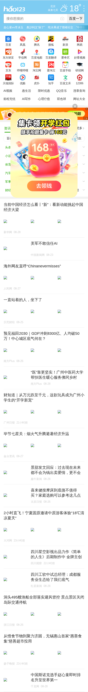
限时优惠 (44, 90)
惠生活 (26, 90)
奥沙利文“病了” (35, 27)
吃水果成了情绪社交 (60, 27)
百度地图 (36, 57)
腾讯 (37, 44)
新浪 (65, 44)
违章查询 (79, 90)
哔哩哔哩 (22, 70)
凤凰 (22, 44)
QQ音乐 (61, 90)
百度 (8, 44)
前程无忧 (9, 99)
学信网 (22, 57)
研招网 (79, 70)
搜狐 (51, 44)
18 (74, 8)
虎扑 (37, 83)
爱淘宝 (51, 70)
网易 (79, 44)
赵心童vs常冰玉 (13, 27)
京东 (8, 70)
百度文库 (65, 83)
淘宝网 (37, 70)
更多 (79, 128)
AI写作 (26, 99)
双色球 (61, 99)
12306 (79, 83)
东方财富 (8, 57)
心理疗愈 (44, 99)
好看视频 (79, 57)
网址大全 (79, 99)
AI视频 (7, 90)
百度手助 (65, 70)
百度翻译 (51, 57)
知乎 (51, 83)
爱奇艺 (65, 57)
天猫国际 (8, 83)
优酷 (22, 83)
